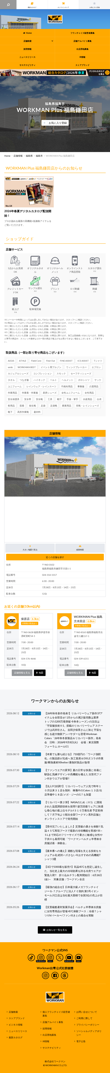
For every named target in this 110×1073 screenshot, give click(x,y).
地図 (41, 672)
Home (7, 155)
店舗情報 (18, 155)
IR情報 (46, 1041)
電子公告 (81, 1041)
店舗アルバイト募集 (53, 1022)
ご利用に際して (84, 1018)
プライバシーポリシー (87, 1024)
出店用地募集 (49, 1035)
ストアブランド (17, 1018)
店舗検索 (13, 1012)
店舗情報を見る (22, 672)
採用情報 (47, 1028)
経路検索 (80, 549)
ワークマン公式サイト (55, 19)
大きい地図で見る (30, 549)
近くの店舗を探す (55, 557)
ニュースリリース (18, 1031)
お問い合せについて (86, 1012)
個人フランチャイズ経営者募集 (56, 1014)
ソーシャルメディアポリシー (89, 1033)
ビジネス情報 (15, 1024)
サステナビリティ (52, 1047)
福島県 (29, 155)
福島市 (39, 155)
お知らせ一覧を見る (56, 930)
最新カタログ (15, 1037)
